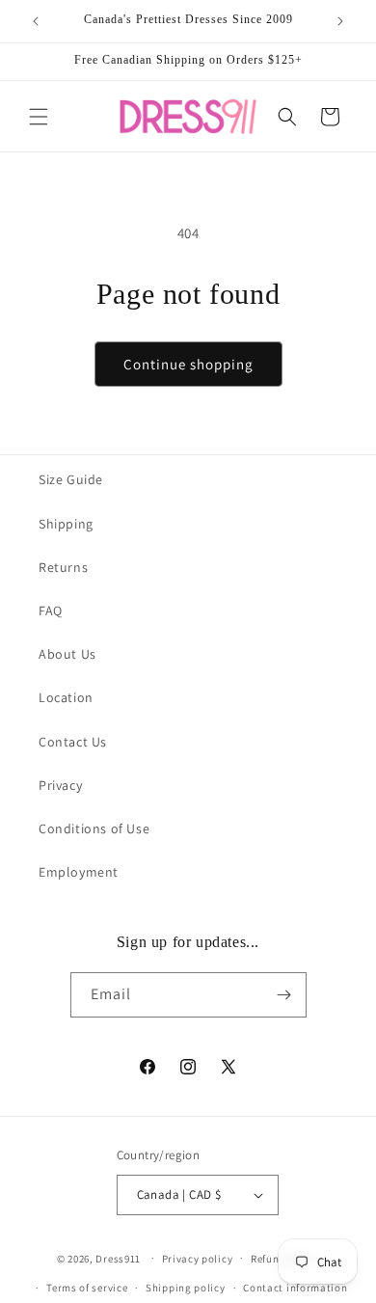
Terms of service (86, 1287)
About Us (67, 654)
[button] (38, 116)
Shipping (66, 523)
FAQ (51, 610)
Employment (79, 872)
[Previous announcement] (35, 21)
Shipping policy (186, 1287)
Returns (63, 567)
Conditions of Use (94, 828)
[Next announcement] (340, 21)
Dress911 (118, 1257)
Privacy (60, 785)
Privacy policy (197, 1258)
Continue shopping (188, 364)
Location (66, 697)
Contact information (295, 1287)
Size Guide (71, 479)
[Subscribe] (284, 995)
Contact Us (73, 741)
